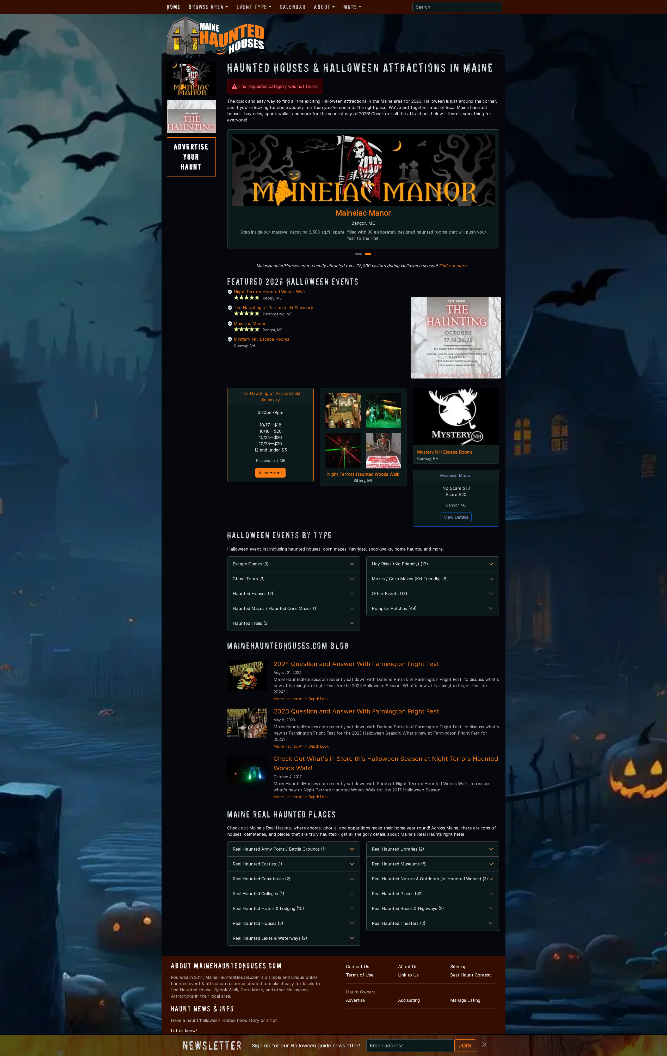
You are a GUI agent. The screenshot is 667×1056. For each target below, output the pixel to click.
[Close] (484, 1044)
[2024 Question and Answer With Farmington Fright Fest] (247, 674)
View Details (456, 517)
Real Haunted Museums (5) (399, 863)
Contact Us (357, 966)
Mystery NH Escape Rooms (261, 339)
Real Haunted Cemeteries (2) (262, 878)
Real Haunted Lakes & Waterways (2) (270, 938)
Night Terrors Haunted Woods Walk (270, 291)
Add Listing (409, 1000)
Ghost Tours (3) (249, 578)
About (322, 6)
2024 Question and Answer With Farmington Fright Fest (356, 664)
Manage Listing (465, 1000)
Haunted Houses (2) (253, 593)
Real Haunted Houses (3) (258, 923)
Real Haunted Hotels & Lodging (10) (268, 908)
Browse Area (206, 6)
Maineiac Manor (250, 323)
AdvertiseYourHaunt (191, 156)
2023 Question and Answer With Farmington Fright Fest (356, 711)
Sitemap (458, 966)
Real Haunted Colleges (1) (258, 893)
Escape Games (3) (251, 563)
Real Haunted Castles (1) (257, 863)
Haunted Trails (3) (251, 623)
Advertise (355, 1000)
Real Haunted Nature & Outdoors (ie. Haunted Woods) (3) (430, 878)
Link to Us (408, 975)
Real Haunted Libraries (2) (398, 849)
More (350, 6)
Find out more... (454, 265)
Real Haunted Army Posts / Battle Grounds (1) (279, 849)
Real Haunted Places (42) (397, 893)
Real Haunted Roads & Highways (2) (408, 908)
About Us (407, 966)
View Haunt (270, 472)
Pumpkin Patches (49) (394, 608)
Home (173, 6)
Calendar (293, 6)
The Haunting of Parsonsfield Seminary (363, 213)
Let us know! (184, 1030)
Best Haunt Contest (470, 975)
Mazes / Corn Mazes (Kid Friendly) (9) (410, 578)
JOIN (465, 1045)
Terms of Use (359, 975)
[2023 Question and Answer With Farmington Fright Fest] (247, 722)
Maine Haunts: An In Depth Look (301, 699)
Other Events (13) (389, 593)
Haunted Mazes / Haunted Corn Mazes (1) (275, 608)
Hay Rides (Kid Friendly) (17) (400, 563)
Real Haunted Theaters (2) (398, 923)
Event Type (252, 6)
